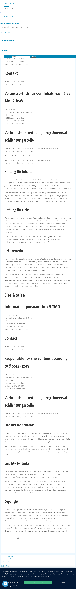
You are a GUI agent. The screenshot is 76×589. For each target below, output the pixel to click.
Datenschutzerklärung (12, 559)
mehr (63, 582)
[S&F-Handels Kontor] (7, 16)
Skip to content (5, 33)
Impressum (9, 556)
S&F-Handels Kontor (9, 23)
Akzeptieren (38, 582)
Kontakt (7, 562)
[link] (6, 6)
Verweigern (13, 582)
